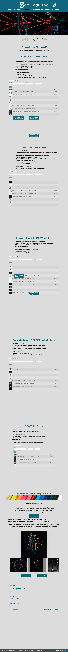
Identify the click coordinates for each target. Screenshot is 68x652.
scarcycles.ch (15, 609)
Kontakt (57, 9)
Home (10, 9)
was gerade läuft (37, 9)
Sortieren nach (11, 80)
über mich (49, 9)
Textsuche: (10, 82)
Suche (11, 86)
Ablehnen (57, 650)
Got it (65, 650)
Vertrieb (26, 9)
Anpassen (61, 650)
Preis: (27, 82)
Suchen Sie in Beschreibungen (14, 175)
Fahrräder (17, 9)
